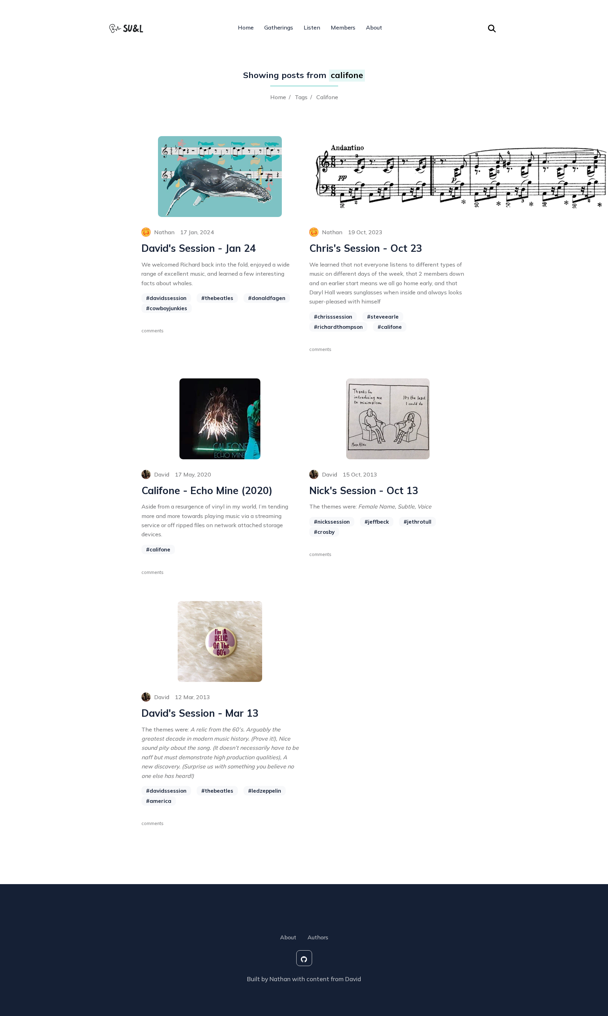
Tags (301, 97)
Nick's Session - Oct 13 (363, 491)
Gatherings (278, 27)
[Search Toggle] (491, 27)
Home (246, 27)
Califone (327, 97)
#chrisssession (333, 316)
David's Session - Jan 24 (198, 248)
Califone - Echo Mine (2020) (206, 491)
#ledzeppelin (264, 790)
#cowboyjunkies (166, 308)
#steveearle (383, 316)
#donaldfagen (266, 298)
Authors (318, 937)
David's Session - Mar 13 (200, 713)
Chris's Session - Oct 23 (365, 248)
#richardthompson (338, 327)
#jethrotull (417, 521)
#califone (390, 327)
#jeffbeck (377, 521)
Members (343, 27)
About (374, 27)
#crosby (324, 532)
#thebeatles (217, 298)
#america (158, 801)
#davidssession (166, 298)
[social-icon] (304, 958)
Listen (312, 27)
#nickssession (332, 521)
